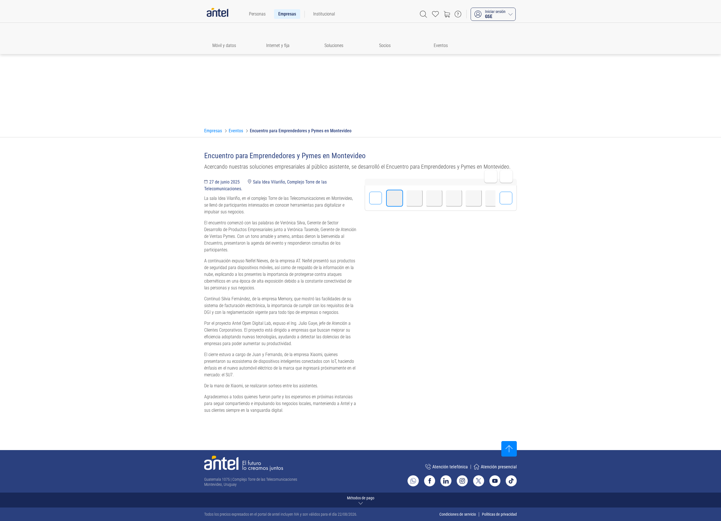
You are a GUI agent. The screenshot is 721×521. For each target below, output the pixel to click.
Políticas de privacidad (499, 514)
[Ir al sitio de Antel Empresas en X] (478, 480)
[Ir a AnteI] (217, 14)
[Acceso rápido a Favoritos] (435, 14)
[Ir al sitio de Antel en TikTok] (511, 480)
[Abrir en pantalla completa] (490, 176)
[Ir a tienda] (446, 14)
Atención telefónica (450, 466)
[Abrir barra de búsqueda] (423, 14)
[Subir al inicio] (509, 449)
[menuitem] (257, 14)
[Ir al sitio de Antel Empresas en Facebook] (429, 480)
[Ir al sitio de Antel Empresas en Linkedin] (445, 480)
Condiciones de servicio (457, 514)
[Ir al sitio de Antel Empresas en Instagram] (462, 480)
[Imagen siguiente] (506, 198)
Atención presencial (499, 466)
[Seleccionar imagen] (394, 198)
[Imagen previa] (375, 198)
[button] (226, 38)
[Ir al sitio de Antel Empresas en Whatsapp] (413, 480)
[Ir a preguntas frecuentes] (458, 14)
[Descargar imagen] (506, 176)
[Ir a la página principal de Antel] (243, 463)
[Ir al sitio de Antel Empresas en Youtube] (494, 480)
